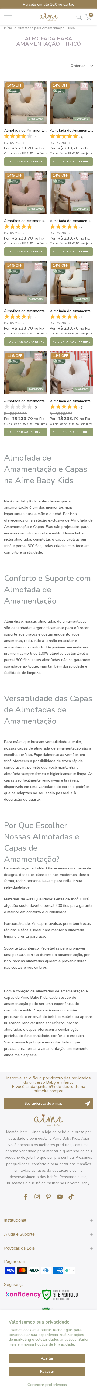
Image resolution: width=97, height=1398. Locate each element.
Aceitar (47, 1358)
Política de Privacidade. (55, 1344)
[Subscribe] (87, 1103)
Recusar (47, 1371)
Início (8, 28)
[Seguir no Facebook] (26, 1196)
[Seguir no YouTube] (60, 1196)
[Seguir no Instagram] (37, 1196)
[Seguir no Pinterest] (48, 1196)
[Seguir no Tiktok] (71, 1196)
